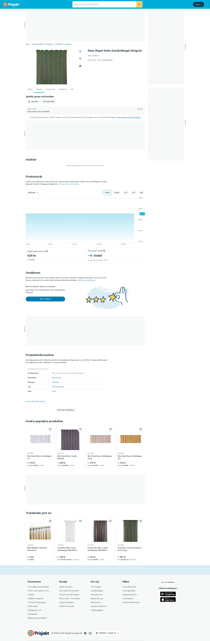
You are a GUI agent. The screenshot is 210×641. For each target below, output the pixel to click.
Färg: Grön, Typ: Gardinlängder (100, 60)
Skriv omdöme (93, 56)
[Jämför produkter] (80, 66)
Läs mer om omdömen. (87, 280)
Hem (27, 44)
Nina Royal (56, 378)
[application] (85, 221)
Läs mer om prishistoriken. (68, 184)
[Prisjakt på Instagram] (90, 633)
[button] (80, 51)
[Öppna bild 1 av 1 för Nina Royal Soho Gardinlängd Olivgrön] (52, 67)
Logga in (198, 4)
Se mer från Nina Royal (35, 401)
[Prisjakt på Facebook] (85, 633)
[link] (40, 446)
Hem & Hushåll (37, 44)
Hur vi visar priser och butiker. (129, 117)
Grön (54, 391)
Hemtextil (58, 44)
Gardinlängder (58, 387)
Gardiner (68, 44)
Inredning (49, 44)
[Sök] (139, 4)
